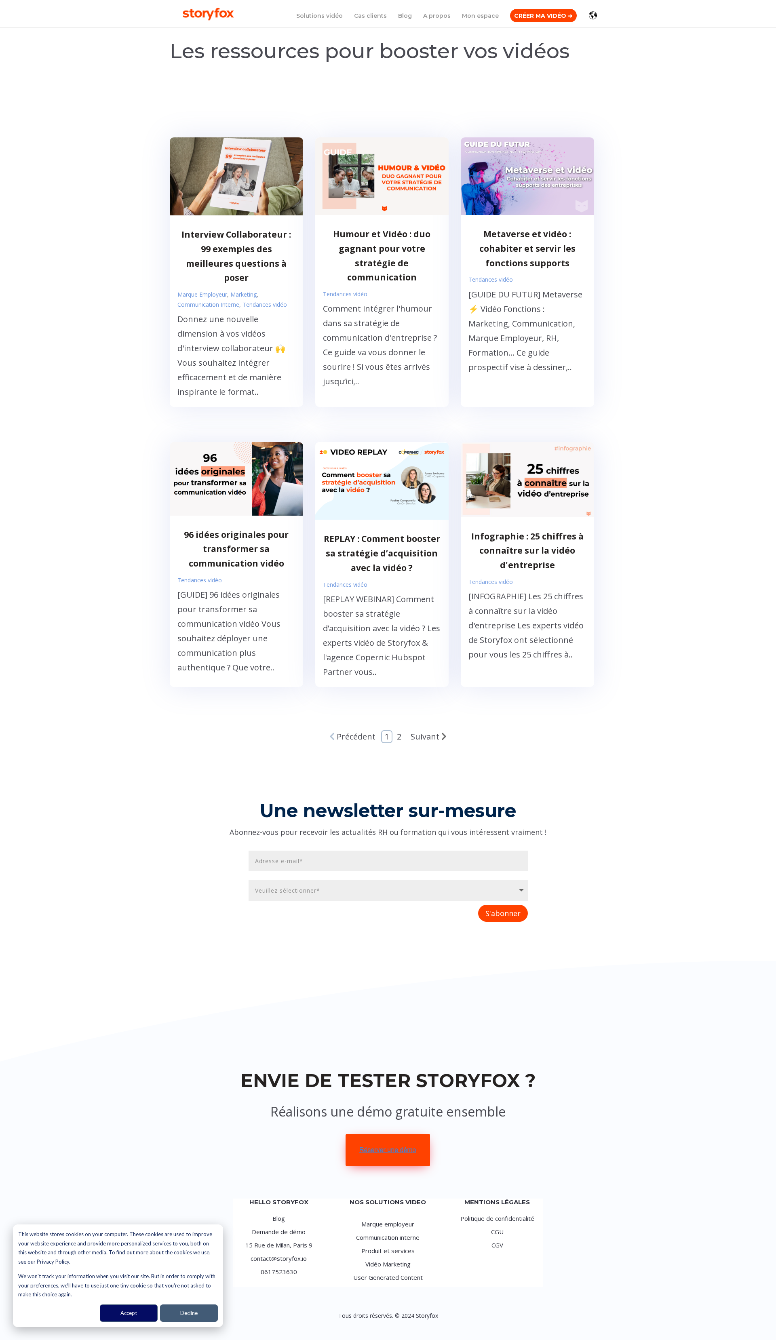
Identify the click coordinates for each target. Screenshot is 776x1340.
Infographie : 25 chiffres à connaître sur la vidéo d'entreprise (527, 551)
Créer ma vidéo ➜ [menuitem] (543, 16)
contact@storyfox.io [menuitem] (279, 1258)
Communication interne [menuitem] (388, 1237)
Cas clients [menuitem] (370, 16)
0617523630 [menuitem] (279, 1272)
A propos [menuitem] (437, 16)
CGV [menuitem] (497, 1245)
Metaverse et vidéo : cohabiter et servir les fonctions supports (527, 248)
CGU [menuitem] (497, 1232)
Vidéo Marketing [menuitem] (388, 1264)
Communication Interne (208, 304)
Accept (128, 1313)
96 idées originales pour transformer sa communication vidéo (236, 549)
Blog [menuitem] (405, 16)
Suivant (425, 736)
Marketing (243, 294)
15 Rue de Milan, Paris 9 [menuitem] (278, 1245)
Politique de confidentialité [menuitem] (497, 1218)
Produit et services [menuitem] (388, 1251)
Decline (189, 1313)
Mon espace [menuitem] (480, 16)
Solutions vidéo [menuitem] (319, 16)
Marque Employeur (202, 294)
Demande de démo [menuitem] (279, 1232)
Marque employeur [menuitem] (387, 1224)
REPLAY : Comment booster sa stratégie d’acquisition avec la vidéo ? (382, 553)
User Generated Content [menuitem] (388, 1277)
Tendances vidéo (264, 304)
